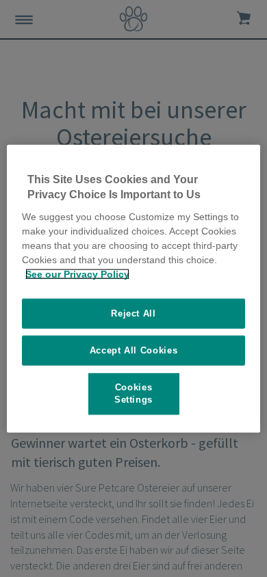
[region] (134, 289)
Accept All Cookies (134, 350)
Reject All (133, 313)
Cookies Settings (133, 393)
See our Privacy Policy (77, 273)
